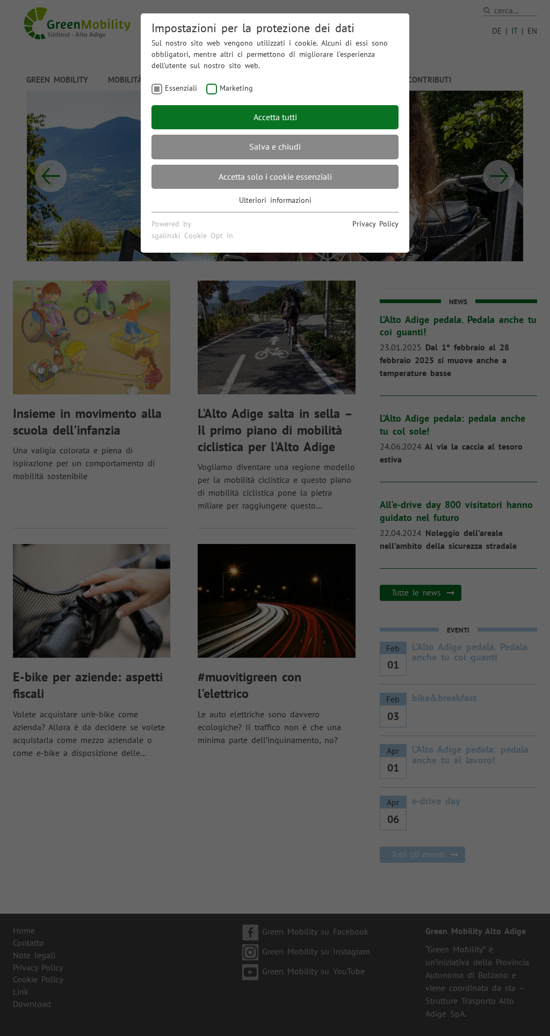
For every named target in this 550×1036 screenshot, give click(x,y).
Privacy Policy (375, 224)
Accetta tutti (275, 117)
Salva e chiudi (275, 146)
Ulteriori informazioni (275, 200)
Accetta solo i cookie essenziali (275, 176)
